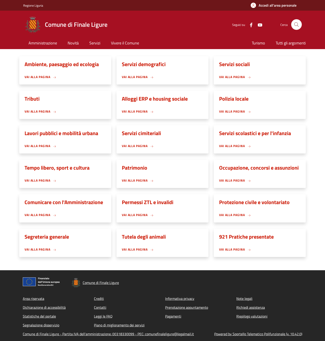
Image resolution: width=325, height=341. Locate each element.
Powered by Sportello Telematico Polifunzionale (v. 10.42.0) (258, 334)
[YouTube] (258, 24)
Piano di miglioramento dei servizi (119, 325)
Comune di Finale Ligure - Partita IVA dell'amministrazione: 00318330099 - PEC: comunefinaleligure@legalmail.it (108, 334)
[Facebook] (249, 24)
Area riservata (33, 298)
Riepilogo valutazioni (252, 316)
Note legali (244, 298)
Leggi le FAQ (103, 316)
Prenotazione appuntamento (186, 307)
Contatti (100, 307)
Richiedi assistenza (250, 307)
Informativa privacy (179, 298)
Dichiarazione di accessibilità (44, 307)
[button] (273, 5)
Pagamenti (173, 316)
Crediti (99, 298)
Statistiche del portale (39, 316)
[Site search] (296, 24)
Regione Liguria (33, 5)
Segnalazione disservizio (41, 325)
